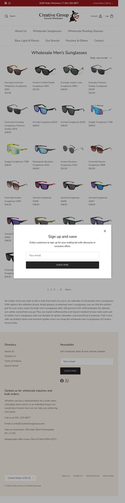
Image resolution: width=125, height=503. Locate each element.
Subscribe (62, 265)
